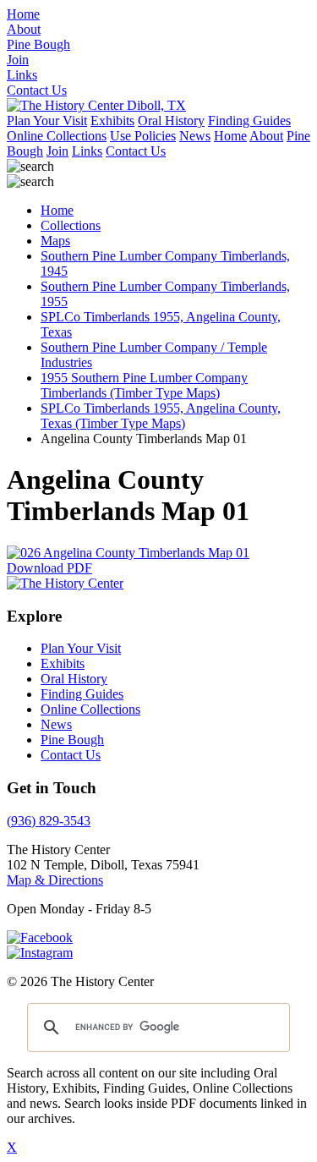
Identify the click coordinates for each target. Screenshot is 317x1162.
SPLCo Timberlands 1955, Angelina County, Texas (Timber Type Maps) (161, 415)
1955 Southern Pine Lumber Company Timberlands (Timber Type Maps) (144, 385)
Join (57, 151)
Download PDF (49, 568)
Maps (55, 240)
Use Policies (143, 136)
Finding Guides (249, 120)
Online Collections (57, 136)
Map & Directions (55, 880)
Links (87, 151)
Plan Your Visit (47, 120)
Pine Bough (72, 739)
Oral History (171, 120)
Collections (71, 225)
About (266, 136)
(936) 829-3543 (48, 821)
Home (230, 136)
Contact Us (136, 151)
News (194, 136)
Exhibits (112, 120)
